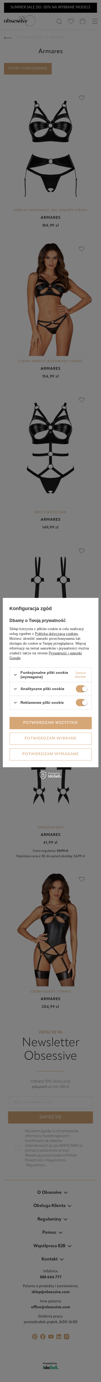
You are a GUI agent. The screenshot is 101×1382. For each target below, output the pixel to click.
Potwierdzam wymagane (50, 754)
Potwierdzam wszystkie (50, 723)
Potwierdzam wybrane (50, 739)
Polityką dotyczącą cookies (56, 634)
